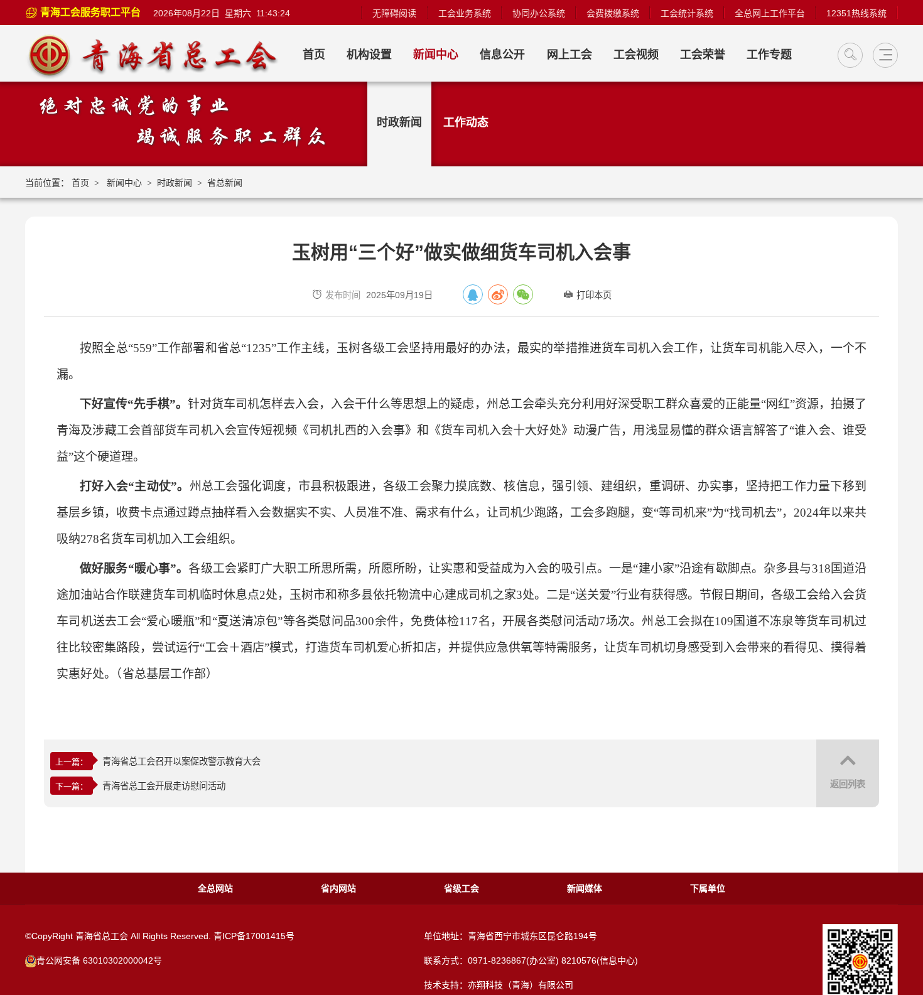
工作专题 (769, 54)
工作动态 (465, 122)
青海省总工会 (158, 55)
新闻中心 (435, 54)
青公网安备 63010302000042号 (99, 960)
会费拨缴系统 (612, 13)
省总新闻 (224, 183)
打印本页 (594, 295)
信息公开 (502, 54)
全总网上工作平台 (770, 13)
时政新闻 (399, 122)
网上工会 (569, 54)
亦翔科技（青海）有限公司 (520, 985)
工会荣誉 (702, 54)
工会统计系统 (687, 13)
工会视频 (636, 54)
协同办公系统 (538, 13)
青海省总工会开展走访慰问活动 (163, 786)
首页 (314, 54)
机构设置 (369, 54)
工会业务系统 (464, 13)
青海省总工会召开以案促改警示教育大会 (181, 761)
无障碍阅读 (394, 13)
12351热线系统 (856, 13)
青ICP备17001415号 (253, 936)
